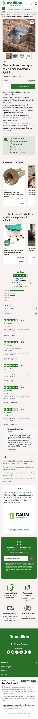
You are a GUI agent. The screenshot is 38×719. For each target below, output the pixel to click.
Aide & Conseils (6, 675)
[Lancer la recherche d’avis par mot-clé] (35, 313)
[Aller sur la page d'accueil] (12, 3)
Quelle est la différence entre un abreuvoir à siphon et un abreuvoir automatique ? (18, 462)
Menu (3, 11)
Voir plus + (7, 574)
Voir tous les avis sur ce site (20, 286)
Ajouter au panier (24, 86)
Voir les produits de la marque (19, 530)
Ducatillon (4, 663)
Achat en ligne (6, 667)
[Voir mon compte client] (32, 3)
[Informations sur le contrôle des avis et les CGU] (30, 283)
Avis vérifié (9, 323)
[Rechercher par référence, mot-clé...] (9, 9)
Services (4, 671)
